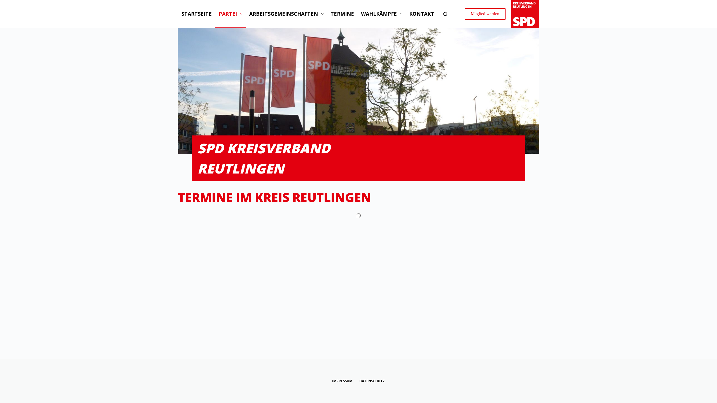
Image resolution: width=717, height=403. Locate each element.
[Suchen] (445, 14)
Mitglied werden (485, 13)
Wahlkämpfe (379, 13)
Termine (342, 13)
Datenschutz (372, 381)
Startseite (196, 13)
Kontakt (421, 13)
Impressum (342, 381)
